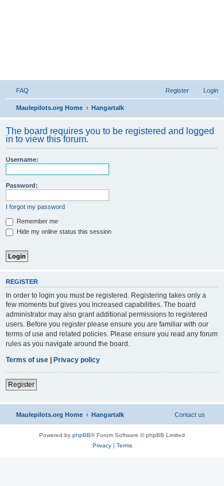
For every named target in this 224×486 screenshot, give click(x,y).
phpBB (81, 435)
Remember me (36, 221)
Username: (22, 159)
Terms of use (27, 360)
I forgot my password (35, 206)
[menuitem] (17, 90)
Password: (22, 185)
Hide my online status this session (63, 231)
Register (21, 385)
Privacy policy (76, 360)
